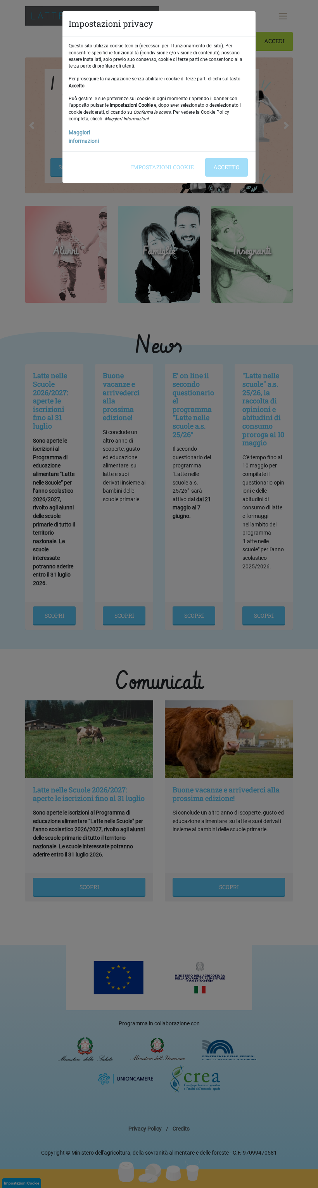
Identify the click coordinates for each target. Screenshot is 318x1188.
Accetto (226, 167)
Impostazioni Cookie (162, 167)
